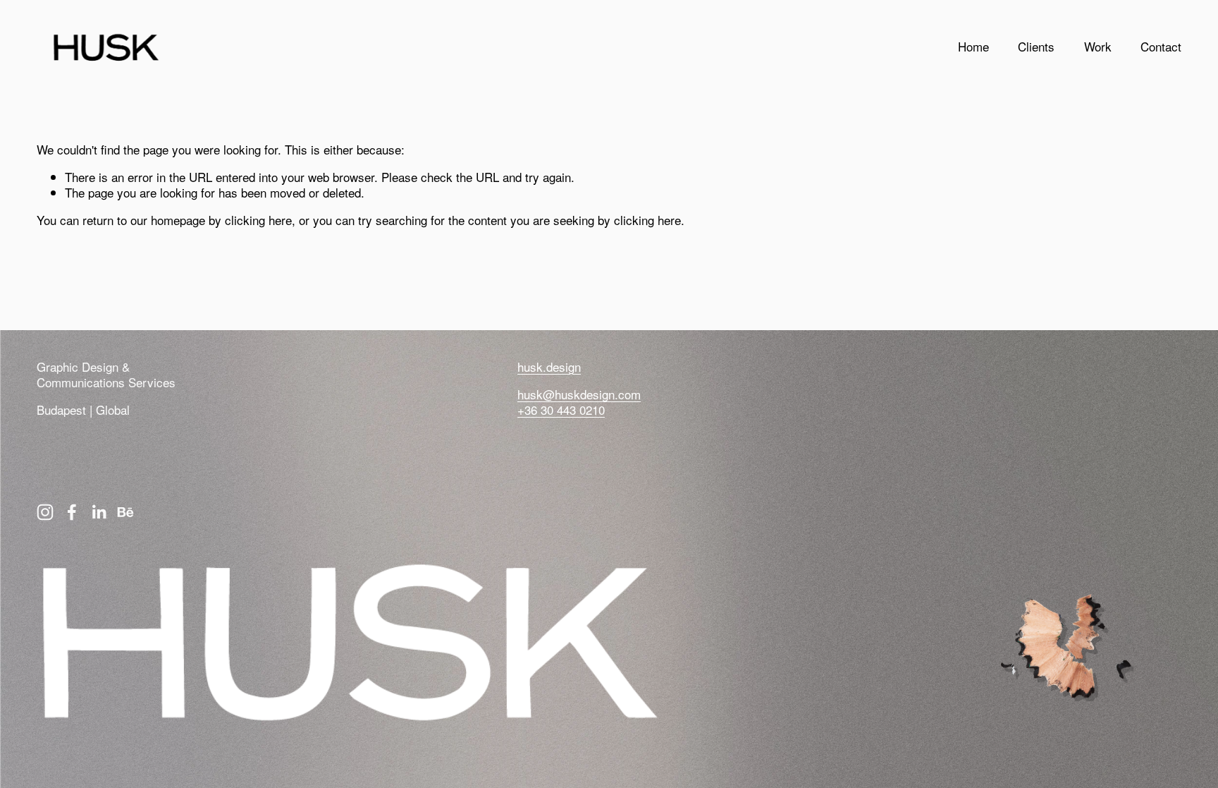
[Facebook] (71, 512)
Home (973, 46)
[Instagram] (45, 512)
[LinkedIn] (98, 512)
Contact (1160, 46)
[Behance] (125, 512)
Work (1098, 46)
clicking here (258, 220)
